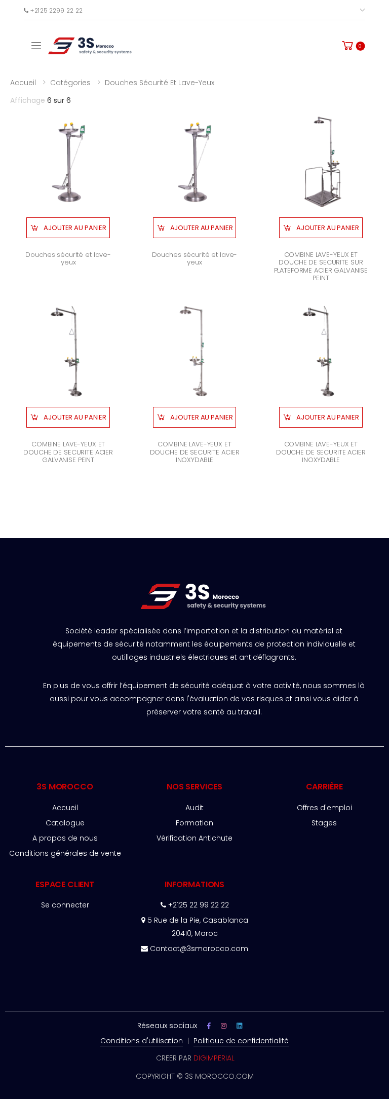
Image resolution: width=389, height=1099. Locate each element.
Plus (348, 10)
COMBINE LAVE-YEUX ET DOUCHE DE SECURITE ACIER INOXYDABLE (195, 452)
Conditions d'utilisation (141, 1041)
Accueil (23, 83)
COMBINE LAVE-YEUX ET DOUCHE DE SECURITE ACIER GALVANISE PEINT (68, 452)
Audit (194, 808)
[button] (352, 45)
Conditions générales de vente (65, 853)
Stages (324, 823)
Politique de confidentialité (241, 1041)
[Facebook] (209, 1025)
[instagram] (223, 1025)
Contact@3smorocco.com (199, 948)
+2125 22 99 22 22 (197, 905)
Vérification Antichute (194, 838)
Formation (194, 823)
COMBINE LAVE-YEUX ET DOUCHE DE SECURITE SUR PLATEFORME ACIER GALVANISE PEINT (321, 266)
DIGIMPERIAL (214, 1058)
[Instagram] (239, 1025)
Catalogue (65, 823)
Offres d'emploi (324, 808)
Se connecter (65, 905)
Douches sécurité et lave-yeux (159, 83)
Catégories (70, 83)
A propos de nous (65, 838)
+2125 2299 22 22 (55, 10)
